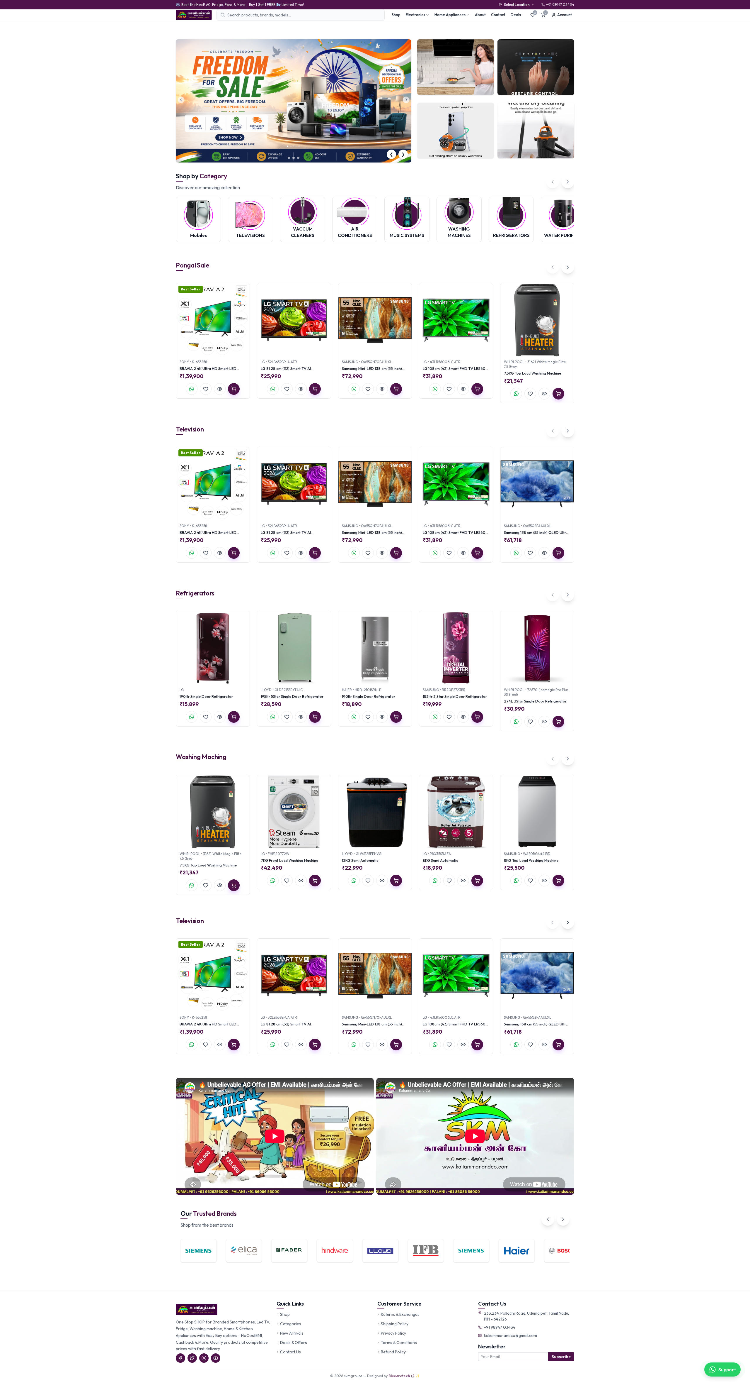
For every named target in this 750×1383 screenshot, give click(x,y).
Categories (290, 1323)
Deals (516, 14)
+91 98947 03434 (499, 1327)
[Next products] (567, 267)
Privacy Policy (393, 1333)
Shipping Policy (394, 1323)
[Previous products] (552, 267)
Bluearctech (399, 1376)
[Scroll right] (567, 181)
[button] (286, 158)
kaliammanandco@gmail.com (510, 1335)
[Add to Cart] (234, 389)
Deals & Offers (293, 1342)
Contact (498, 14)
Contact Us (290, 1352)
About (480, 14)
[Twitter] (192, 1358)
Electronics (415, 14)
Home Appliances (450, 14)
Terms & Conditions (399, 1342)
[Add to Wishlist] (206, 389)
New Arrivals (292, 1333)
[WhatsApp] (191, 389)
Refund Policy (393, 1352)
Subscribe (561, 1356)
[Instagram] (204, 1358)
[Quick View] (220, 389)
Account (564, 14)
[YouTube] (215, 1358)
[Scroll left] (552, 181)
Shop (396, 14)
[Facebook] (180, 1358)
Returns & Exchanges (400, 1314)
